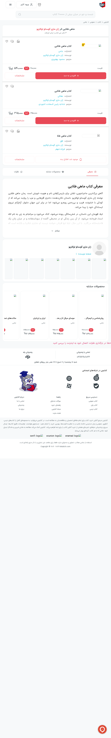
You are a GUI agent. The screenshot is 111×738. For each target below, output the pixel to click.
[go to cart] (39, 4)
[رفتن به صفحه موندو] (21, 268)
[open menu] (10, 4)
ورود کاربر (25, 4)
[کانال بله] (96, 386)
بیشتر (57, 230)
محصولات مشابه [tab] (53, 171)
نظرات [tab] (16, 171)
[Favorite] (6, 41)
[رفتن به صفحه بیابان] (52, 268)
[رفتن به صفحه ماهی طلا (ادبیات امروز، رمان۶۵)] (83, 268)
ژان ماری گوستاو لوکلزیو (48, 29)
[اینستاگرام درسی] (96, 377)
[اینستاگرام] (69, 378)
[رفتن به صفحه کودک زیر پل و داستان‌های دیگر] (36, 268)
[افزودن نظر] (12, 41)
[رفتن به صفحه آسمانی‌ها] (68, 268)
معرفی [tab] (90, 171)
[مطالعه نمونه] (18, 41)
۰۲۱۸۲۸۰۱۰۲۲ (83, 357)
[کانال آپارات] (69, 386)
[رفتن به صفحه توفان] (99, 268)
